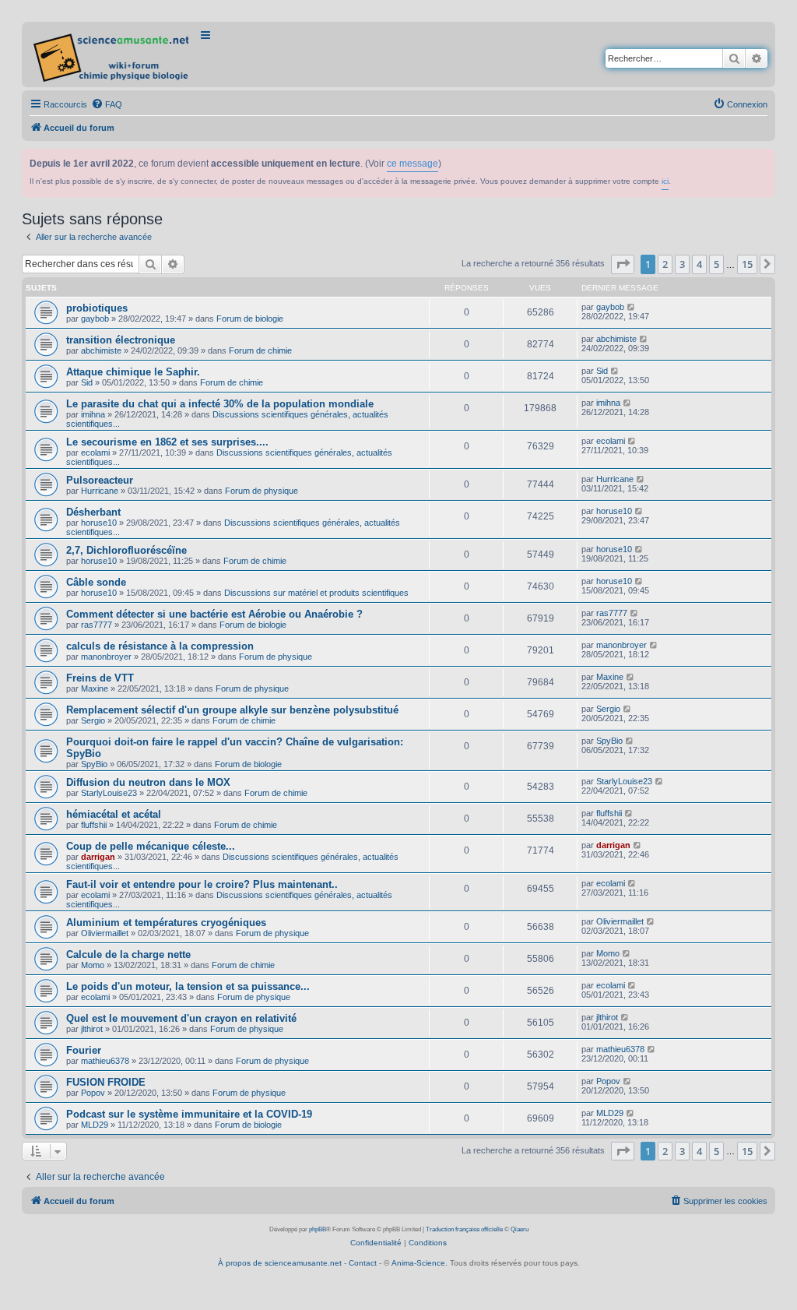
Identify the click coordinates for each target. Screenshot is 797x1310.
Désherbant (93, 512)
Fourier (83, 1050)
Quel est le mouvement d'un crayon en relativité (181, 1018)
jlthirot (92, 1029)
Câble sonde (96, 582)
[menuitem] (106, 104)
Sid (87, 382)
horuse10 (99, 522)
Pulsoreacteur (99, 480)
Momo (92, 965)
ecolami (95, 452)
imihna (93, 414)
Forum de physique (261, 490)
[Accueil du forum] (112, 54)
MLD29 (94, 1124)
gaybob (95, 318)
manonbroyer (106, 656)
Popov (93, 1092)
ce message (412, 163)
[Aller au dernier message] (632, 307)
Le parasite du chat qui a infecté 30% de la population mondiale (220, 404)
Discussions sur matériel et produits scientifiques (316, 592)
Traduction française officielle (464, 1229)
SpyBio (94, 764)
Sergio (93, 720)
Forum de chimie (260, 350)
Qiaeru (519, 1229)
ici (665, 181)
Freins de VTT (100, 678)
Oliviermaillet (104, 933)
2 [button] (665, 264)
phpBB (317, 1229)
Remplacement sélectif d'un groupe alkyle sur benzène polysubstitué (232, 710)
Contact (363, 1263)
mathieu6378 (105, 1060)
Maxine (94, 688)
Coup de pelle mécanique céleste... (150, 846)
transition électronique (120, 340)
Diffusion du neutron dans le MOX (148, 782)
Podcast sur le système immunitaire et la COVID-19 (189, 1114)
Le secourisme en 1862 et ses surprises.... (167, 442)
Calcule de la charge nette (128, 954)
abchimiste (101, 350)
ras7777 (96, 624)
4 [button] (699, 264)
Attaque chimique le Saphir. (133, 372)
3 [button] (682, 264)
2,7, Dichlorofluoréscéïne (126, 550)
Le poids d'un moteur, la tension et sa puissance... (188, 986)
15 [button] (747, 264)
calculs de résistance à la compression (160, 646)
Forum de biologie (249, 318)
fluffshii (94, 824)
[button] (622, 264)
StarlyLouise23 (109, 793)
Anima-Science (418, 1263)
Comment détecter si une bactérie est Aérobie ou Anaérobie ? (214, 614)
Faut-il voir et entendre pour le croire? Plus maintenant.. (202, 884)
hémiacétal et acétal (113, 814)
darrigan (98, 856)
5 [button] (716, 264)
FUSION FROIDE (106, 1082)
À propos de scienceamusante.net (280, 1263)
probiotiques (97, 308)
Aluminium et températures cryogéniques (166, 922)
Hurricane (99, 490)
